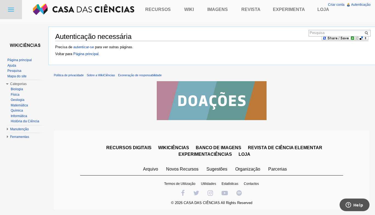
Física (15, 95)
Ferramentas (19, 137)
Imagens (217, 9)
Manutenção (19, 129)
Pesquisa (14, 71)
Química (17, 110)
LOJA (244, 154)
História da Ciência (25, 121)
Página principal (86, 54)
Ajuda (11, 65)
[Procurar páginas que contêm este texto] (367, 33)
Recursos (158, 9)
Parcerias (277, 169)
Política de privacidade (69, 75)
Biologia (17, 89)
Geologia (17, 100)
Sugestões (216, 169)
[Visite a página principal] (24, 44)
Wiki (189, 9)
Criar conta (336, 5)
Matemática (19, 105)
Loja (323, 9)
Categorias (18, 84)
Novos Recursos (182, 169)
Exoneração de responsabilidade (140, 75)
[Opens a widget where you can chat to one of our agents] (354, 205)
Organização (247, 169)
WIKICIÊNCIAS (173, 147)
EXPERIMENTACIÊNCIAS (205, 154)
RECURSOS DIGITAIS (129, 147)
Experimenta (289, 9)
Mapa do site (17, 76)
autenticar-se (83, 47)
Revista (251, 9)
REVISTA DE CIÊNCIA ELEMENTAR (285, 147)
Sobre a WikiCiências (101, 75)
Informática (19, 116)
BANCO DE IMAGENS (218, 147)
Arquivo (150, 169)
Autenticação (361, 5)
